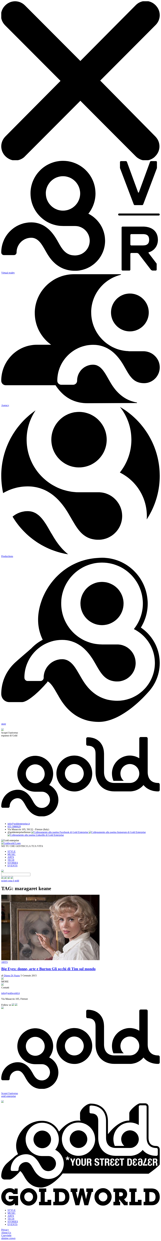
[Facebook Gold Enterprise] (60, 832)
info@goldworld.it (10, 993)
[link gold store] (2, 877)
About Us (6, 1232)
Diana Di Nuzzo (12, 975)
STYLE (12, 851)
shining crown (8, 1238)
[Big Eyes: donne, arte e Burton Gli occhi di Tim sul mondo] (50, 959)
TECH (11, 860)
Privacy (5, 1229)
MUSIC (12, 854)
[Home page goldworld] (11, 843)
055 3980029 (14, 826)
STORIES (13, 862)
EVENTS (12, 865)
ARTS (11, 857)
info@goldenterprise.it (19, 823)
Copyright (6, 1235)
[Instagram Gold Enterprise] (117, 832)
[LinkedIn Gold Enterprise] (36, 835)
